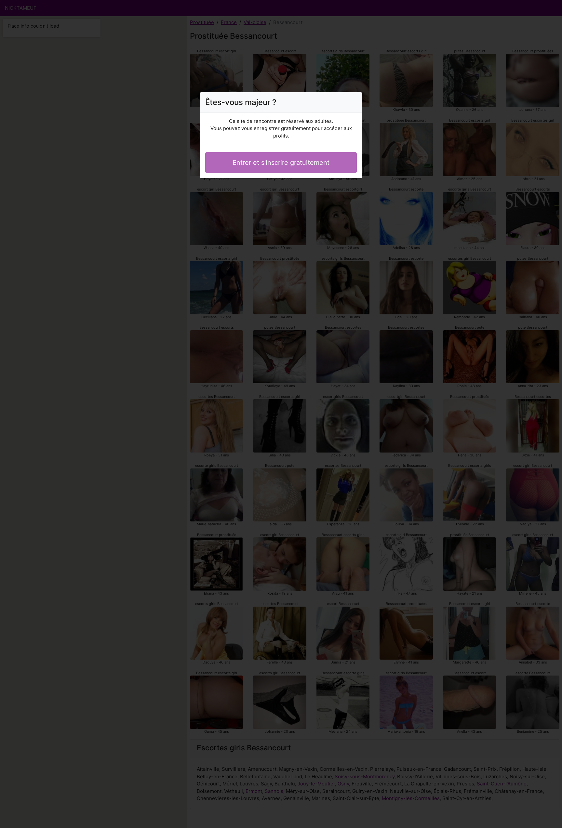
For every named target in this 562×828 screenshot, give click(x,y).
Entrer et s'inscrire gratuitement (281, 162)
